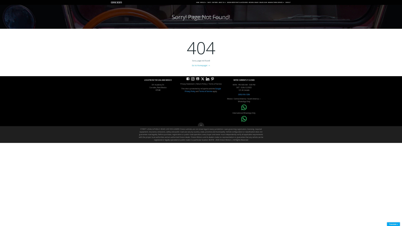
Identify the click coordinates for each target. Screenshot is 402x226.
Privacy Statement (187, 84)
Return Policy (201, 84)
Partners (215, 2)
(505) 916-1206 (244, 94)
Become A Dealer (253, 2)
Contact (288, 2)
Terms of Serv (214, 84)
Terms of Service (205, 91)
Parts (209, 2)
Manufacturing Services (275, 2)
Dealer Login (263, 2)
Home (197, 2)
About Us (221, 2)
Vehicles (202, 2)
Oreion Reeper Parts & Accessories (237, 2)
